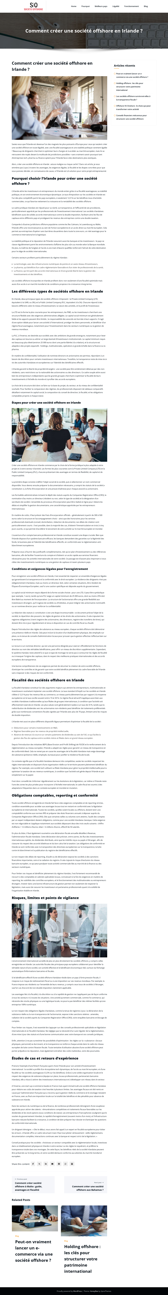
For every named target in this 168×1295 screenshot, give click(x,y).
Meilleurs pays (101, 6)
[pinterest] (59, 1164)
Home (73, 6)
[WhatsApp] (65, 1164)
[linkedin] (46, 1164)
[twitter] (39, 1164)
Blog (146, 6)
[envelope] (52, 1164)
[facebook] (33, 1164)
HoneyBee (94, 1291)
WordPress (77, 1291)
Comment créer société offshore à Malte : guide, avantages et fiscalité (28, 1186)
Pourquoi (85, 6)
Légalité (115, 6)
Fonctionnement (131, 6)
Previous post (22, 1179)
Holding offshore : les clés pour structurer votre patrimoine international (82, 1259)
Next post (97, 1182)
